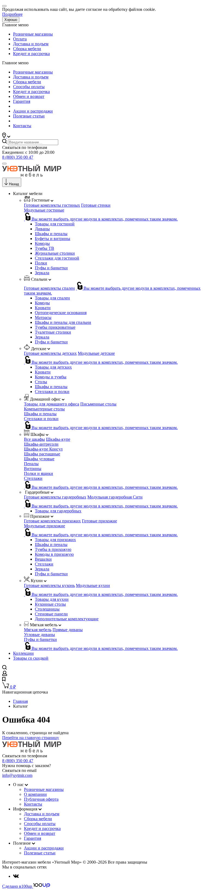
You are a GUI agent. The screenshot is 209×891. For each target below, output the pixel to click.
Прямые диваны (68, 629)
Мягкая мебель (37, 629)
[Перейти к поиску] (4, 668)
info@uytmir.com (17, 775)
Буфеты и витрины (52, 238)
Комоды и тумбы (50, 377)
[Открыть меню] (4, 163)
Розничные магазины (33, 34)
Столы (41, 381)
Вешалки (43, 559)
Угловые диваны (39, 634)
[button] (6, 136)
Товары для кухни (52, 599)
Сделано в (17, 886)
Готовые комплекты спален (49, 288)
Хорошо (10, 20)
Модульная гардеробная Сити (115, 497)
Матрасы (43, 317)
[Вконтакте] (16, 876)
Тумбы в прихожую (53, 549)
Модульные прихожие (44, 525)
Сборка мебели (27, 48)
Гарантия (21, 101)
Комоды (42, 243)
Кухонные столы (50, 604)
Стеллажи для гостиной (57, 258)
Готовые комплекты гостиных (52, 205)
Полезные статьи (29, 116)
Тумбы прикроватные (55, 327)
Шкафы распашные (42, 454)
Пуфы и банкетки (51, 268)
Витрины (32, 468)
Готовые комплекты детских (50, 353)
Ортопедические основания (61, 312)
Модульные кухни (93, 585)
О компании (35, 794)
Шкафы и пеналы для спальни (63, 322)
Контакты (22, 125)
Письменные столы (98, 404)
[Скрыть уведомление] (4, 6)
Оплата (20, 39)
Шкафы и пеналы (51, 233)
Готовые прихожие (99, 521)
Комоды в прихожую (54, 554)
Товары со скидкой (30, 658)
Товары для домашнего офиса (51, 404)
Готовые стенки (95, 205)
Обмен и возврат (28, 96)
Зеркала (42, 272)
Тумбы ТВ (44, 248)
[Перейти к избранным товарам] (3, 680)
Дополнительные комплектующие (67, 619)
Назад (14, 184)
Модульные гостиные (44, 210)
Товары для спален (52, 298)
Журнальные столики (55, 253)
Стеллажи (33, 478)
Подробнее (12, 14)
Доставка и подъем (30, 43)
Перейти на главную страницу (30, 737)
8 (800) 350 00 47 (17, 157)
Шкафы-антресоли (41, 444)
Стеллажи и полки (52, 391)
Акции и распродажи (33, 111)
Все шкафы (34, 439)
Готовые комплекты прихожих (52, 521)
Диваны (42, 228)
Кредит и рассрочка (31, 53)
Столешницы (47, 609)
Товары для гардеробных (58, 511)
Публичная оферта (41, 799)
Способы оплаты (29, 86)
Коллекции (23, 653)
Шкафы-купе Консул (43, 449)
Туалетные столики (53, 332)
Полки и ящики (38, 473)
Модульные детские (96, 353)
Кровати (43, 307)
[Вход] (4, 674)
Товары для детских (53, 367)
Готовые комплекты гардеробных (55, 497)
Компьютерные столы (44, 409)
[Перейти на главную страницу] (31, 175)
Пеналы (31, 463)
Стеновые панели (51, 614)
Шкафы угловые (39, 458)
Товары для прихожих (55, 539)
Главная (20, 701)
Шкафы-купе (58, 439)
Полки (41, 263)
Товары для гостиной (55, 224)
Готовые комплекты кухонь (49, 585)
